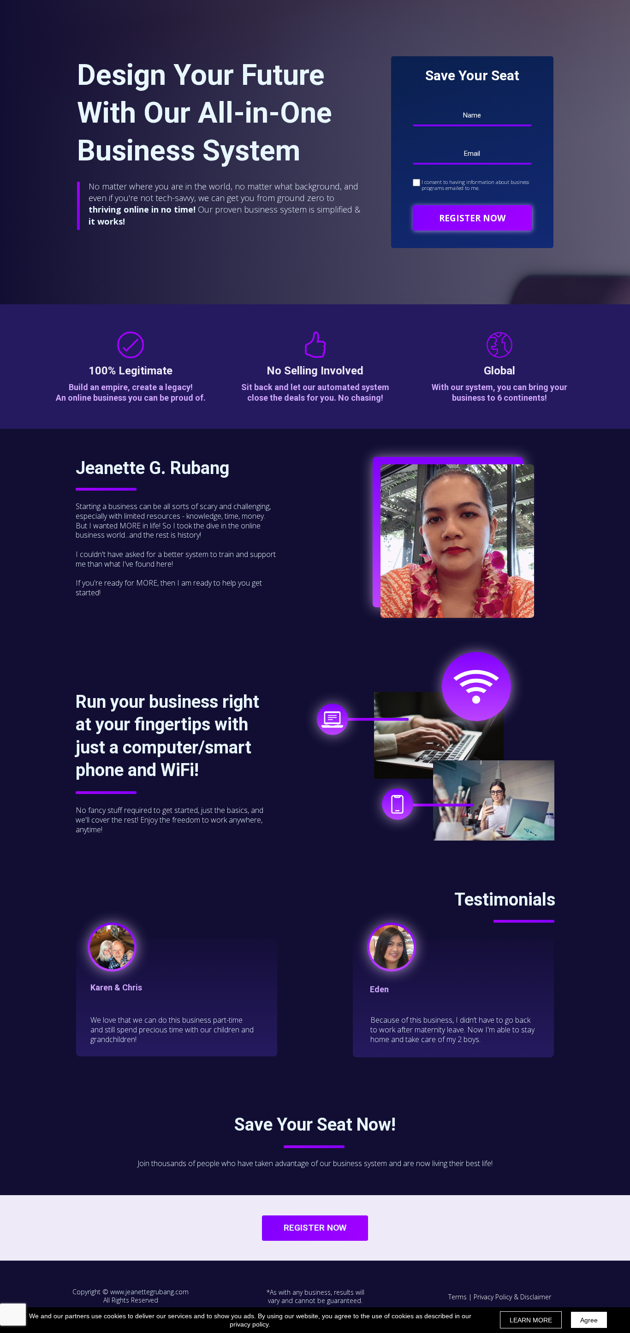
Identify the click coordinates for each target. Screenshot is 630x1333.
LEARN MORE (531, 1320)
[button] (315, 1228)
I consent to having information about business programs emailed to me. (475, 185)
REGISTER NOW (472, 218)
